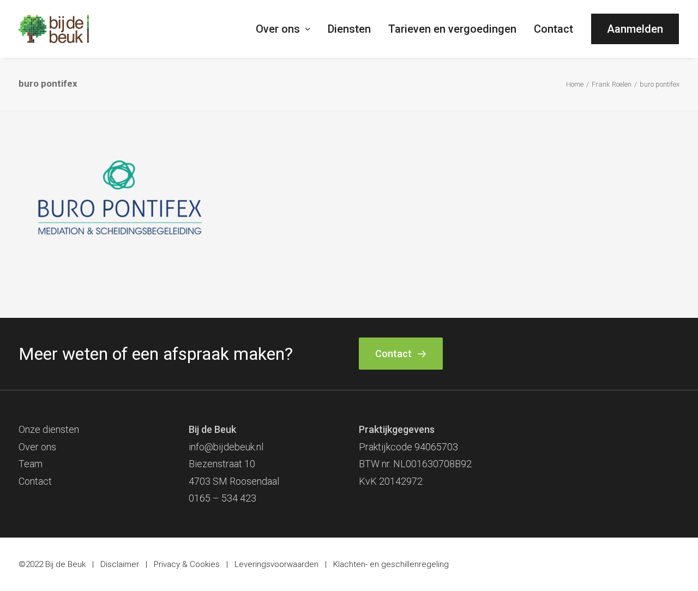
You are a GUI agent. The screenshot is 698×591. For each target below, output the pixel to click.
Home (574, 84)
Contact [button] (393, 353)
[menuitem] (287, 29)
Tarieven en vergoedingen (452, 28)
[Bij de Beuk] (54, 29)
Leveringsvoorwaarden (276, 564)
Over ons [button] (278, 28)
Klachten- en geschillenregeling (391, 564)
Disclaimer (119, 564)
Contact (553, 28)
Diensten (349, 28)
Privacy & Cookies (187, 564)
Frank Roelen (611, 84)
